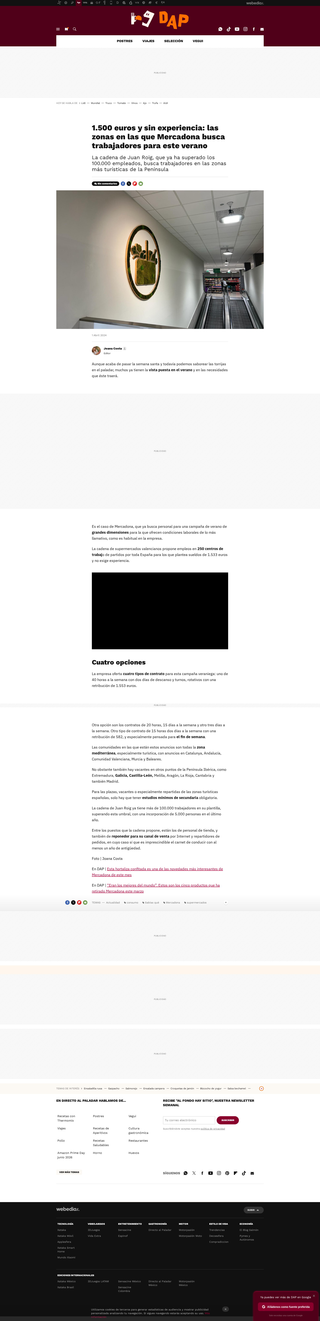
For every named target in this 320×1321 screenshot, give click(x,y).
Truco (108, 103)
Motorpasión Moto (190, 1235)
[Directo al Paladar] (160, 20)
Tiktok (229, 29)
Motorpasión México (187, 1283)
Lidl (83, 103)
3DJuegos (94, 1229)
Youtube (237, 29)
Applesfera (64, 1241)
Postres (98, 1116)
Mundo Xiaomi (66, 1257)
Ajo (145, 103)
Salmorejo (132, 1088)
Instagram (245, 29)
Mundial (95, 103)
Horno (97, 1153)
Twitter (129, 183)
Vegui (132, 1116)
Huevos (134, 1153)
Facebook (254, 29)
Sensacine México (129, 1281)
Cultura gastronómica (138, 1131)
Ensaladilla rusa (93, 1088)
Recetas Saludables (101, 1143)
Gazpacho (114, 1088)
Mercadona (173, 902)
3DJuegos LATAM (98, 1281)
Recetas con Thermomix (66, 1118)
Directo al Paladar (160, 1229)
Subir (251, 1210)
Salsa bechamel (237, 1088)
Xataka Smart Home (66, 1249)
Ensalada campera (154, 1088)
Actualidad (113, 902)
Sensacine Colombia (124, 1289)
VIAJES (148, 41)
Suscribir (227, 1120)
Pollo (61, 1140)
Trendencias (217, 1229)
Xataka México (66, 1281)
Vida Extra (94, 1235)
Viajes (61, 1128)
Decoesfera (216, 1235)
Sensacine (124, 1229)
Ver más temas (69, 1172)
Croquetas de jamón (183, 1088)
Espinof (123, 1235)
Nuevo (66, 29)
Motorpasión (187, 1229)
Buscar (75, 29)
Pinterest (227, 1173)
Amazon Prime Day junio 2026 (71, 1155)
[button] (115, 348)
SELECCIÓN (173, 41)
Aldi (165, 103)
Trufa (155, 103)
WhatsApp (220, 29)
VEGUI (198, 41)
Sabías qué (152, 902)
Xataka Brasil (65, 1287)
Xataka (61, 1229)
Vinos (134, 103)
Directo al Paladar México (160, 1283)
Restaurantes (138, 1140)
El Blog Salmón (249, 1229)
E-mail (262, 29)
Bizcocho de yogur (211, 1088)
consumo (132, 902)
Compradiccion (219, 1241)
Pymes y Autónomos (247, 1237)
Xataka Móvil (65, 1235)
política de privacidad (213, 1128)
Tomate (121, 103)
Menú (58, 29)
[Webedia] (67, 1209)
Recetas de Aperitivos (101, 1131)
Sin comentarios (107, 183)
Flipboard (135, 183)
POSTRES (125, 41)
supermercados (196, 902)
